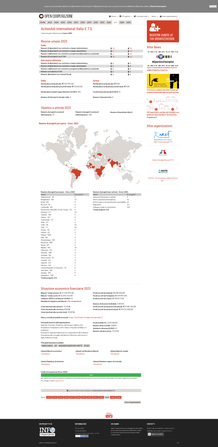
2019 (89, 22)
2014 (56, 22)
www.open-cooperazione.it (162, 431)
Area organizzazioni (169, 16)
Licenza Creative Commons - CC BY (87, 433)
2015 (63, 22)
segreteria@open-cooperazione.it (163, 428)
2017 (76, 22)
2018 (83, 22)
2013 (50, 22)
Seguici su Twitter (157, 434)
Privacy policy (79, 428)
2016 (69, 22)
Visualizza (45, 354)
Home (113, 16)
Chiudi (212, 6)
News (154, 16)
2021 (102, 22)
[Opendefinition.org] (81, 436)
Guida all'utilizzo (80, 431)
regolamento (59, 381)
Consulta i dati (142, 16)
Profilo (42, 22)
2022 (109, 22)
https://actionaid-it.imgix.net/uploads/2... (86, 317)
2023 (115, 22)
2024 (122, 22)
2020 (96, 22)
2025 (129, 22)
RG (178, 443)
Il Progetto (126, 16)
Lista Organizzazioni (132, 402)
